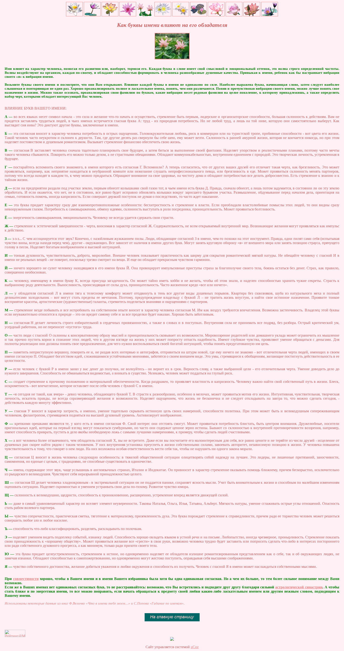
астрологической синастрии (298, 587)
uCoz (195, 647)
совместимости (26, 579)
